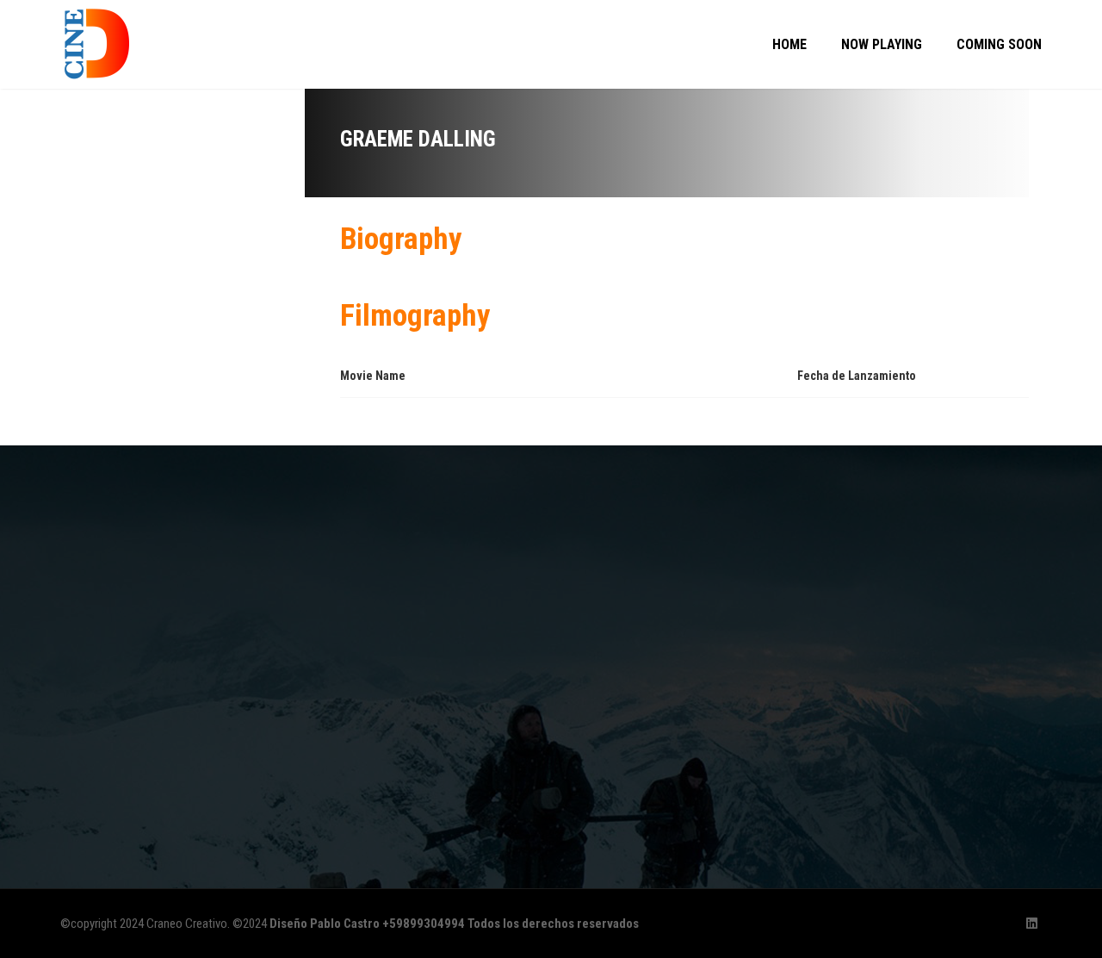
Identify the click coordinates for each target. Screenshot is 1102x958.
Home (789, 44)
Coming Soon (999, 44)
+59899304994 (423, 923)
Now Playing (881, 44)
